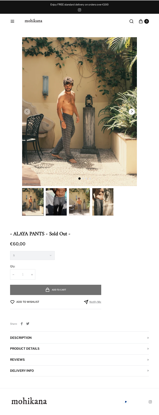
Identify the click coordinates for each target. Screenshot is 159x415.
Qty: (12, 266)
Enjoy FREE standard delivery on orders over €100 (79, 4)
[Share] (21, 323)
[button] (83, 178)
